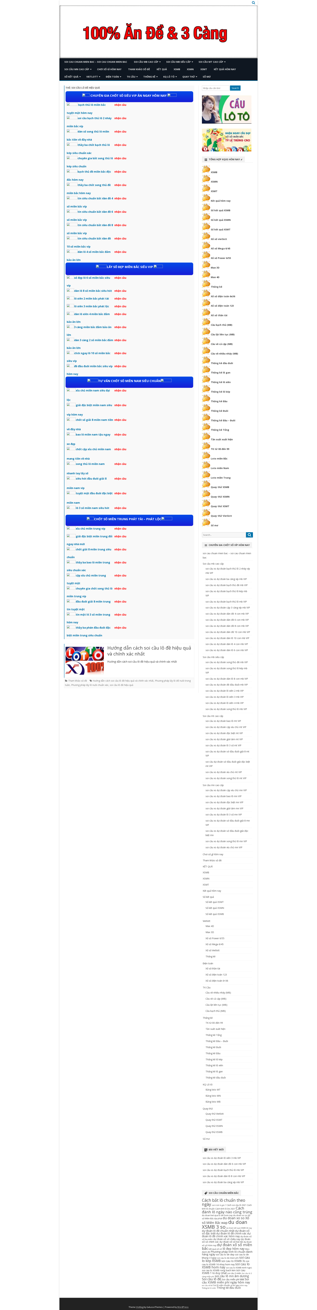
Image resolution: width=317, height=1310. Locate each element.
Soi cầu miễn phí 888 (233, 1279)
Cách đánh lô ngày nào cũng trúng (227, 1210)
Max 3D (215, 267)
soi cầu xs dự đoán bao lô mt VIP (223, 720)
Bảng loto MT (213, 1089)
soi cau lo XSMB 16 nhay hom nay (225, 1262)
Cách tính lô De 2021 (225, 1208)
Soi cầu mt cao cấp (211, 61)
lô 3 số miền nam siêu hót (92, 508)
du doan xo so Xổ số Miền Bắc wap (225, 1220)
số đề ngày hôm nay (239, 1285)
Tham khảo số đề (139, 69)
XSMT (203, 69)
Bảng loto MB (213, 1101)
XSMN (190, 69)
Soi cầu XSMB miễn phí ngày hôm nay (226, 1280)
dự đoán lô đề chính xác (231, 1233)
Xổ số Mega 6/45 (220, 248)
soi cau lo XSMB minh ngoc (239, 1267)
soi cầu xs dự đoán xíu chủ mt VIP (224, 772)
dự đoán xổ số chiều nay (226, 1239)
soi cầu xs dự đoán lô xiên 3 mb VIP (225, 696)
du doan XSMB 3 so (224, 1224)
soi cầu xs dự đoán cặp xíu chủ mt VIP (226, 727)
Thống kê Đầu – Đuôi (223, 420)
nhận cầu (120, 105)
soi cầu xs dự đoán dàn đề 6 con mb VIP (227, 619)
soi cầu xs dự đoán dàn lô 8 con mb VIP (227, 678)
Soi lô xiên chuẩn (221, 1285)
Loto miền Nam (220, 468)
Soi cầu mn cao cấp (76, 69)
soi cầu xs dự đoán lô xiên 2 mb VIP (225, 690)
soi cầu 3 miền (234, 1273)
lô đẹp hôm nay (234, 1249)
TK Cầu (131, 76)
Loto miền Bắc (219, 458)
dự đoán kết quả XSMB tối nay (239, 1228)
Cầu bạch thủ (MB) (221, 324)
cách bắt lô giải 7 (219, 1205)
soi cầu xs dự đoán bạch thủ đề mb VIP (227, 585)
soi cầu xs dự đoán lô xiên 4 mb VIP (225, 703)
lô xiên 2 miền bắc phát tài (91, 298)
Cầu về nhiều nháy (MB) (224, 353)
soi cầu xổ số (207, 1285)
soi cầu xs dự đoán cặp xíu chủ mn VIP (226, 790)
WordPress (183, 1307)
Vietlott (92, 76)
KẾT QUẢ (162, 69)
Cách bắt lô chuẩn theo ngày (223, 1202)
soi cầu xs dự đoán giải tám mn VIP (224, 808)
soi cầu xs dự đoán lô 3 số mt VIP (223, 745)
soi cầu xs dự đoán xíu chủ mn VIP (224, 847)
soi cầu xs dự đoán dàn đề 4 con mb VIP (227, 613)
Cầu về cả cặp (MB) (222, 344)
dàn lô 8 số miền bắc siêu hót (93, 291)
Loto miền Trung (221, 477)
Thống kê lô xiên (221, 382)
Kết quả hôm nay (225, 69)
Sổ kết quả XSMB (220, 210)
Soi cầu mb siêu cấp (178, 61)
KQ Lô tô (169, 76)
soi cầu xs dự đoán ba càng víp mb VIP (226, 579)
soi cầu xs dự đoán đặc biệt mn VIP (224, 802)
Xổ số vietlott (219, 239)
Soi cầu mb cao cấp (146, 61)
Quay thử (188, 76)
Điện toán (112, 76)
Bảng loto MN (213, 1095)
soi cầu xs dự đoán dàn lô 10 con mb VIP (227, 638)
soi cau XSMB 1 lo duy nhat (223, 1271)
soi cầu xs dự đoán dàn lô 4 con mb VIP (227, 644)
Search (235, 88)
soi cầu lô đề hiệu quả (121, 685)
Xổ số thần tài (219, 315)
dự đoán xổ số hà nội (231, 1241)
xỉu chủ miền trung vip (90, 528)
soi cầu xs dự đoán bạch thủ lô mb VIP (226, 601)
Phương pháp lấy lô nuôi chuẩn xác (89, 685)
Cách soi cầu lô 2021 (236, 1205)
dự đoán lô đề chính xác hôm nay (226, 1234)
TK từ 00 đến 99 (220, 449)
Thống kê (149, 76)
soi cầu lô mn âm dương (232, 1276)
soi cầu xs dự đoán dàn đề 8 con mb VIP (227, 625)
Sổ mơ (207, 76)
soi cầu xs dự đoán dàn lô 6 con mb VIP (227, 650)
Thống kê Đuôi (219, 410)
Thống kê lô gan (220, 372)
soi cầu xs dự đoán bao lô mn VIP (224, 796)
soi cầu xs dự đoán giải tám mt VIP (224, 739)
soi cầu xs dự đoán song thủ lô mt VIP (226, 778)
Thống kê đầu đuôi (222, 363)
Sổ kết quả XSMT (220, 229)
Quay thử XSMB (220, 487)
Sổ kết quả (71, 76)
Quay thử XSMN (220, 496)
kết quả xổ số (215, 1248)
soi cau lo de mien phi (228, 1257)
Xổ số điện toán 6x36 (223, 296)
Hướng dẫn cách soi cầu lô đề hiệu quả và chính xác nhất (149, 651)
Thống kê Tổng (220, 429)
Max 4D (215, 277)
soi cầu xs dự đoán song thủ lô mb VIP (226, 709)
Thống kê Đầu (219, 401)
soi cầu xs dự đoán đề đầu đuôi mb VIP (227, 684)
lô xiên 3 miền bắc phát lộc (91, 306)
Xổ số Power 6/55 (221, 258)
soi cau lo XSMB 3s (233, 1261)
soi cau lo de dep (225, 1254)
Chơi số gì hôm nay (109, 69)
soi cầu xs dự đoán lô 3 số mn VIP (224, 814)
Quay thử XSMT (220, 506)
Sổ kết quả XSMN (221, 219)
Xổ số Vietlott (213, 950)
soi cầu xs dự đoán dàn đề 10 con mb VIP (228, 632)
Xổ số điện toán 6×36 (217, 980)
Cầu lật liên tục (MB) (223, 334)
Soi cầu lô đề (211, 1279)
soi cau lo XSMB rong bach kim (219, 1270)
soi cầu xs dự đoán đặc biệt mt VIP (224, 733)
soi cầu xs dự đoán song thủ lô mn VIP (226, 841)
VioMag (139, 1307)
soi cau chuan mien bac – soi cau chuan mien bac (95, 61)
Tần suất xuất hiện (222, 439)
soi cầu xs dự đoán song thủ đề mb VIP (227, 662)
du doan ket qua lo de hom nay (217, 1215)
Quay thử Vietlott (221, 515)
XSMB (177, 69)
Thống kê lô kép (220, 391)
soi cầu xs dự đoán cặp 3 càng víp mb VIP (228, 607)
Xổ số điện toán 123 (222, 305)
